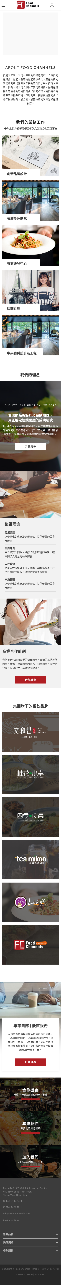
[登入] (52, 5)
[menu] (3, 5)
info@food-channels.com (16, 1213)
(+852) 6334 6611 (12, 1206)
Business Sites (11, 1220)
